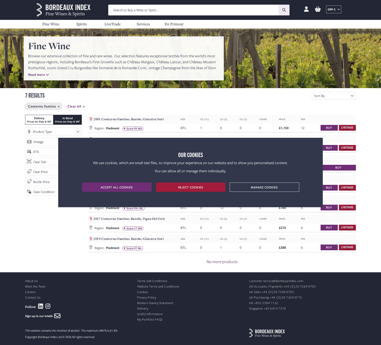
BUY (329, 128)
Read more (36, 74)
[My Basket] (318, 9)
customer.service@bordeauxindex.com (276, 281)
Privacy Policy (146, 297)
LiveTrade (113, 23)
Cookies (142, 292)
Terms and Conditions (152, 281)
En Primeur (174, 23)
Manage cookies (264, 187)
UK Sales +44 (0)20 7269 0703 (271, 292)
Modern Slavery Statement (155, 303)
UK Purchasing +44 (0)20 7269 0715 (275, 297)
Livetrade (347, 127)
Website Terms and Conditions (158, 286)
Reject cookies (190, 187)
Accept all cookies (117, 187)
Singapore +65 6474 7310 (267, 308)
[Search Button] (283, 10)
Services (143, 23)
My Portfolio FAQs (150, 319)
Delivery (142, 308)
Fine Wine (50, 23)
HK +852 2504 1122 (263, 303)
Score (130, 128)
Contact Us (33, 297)
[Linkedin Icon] (40, 306)
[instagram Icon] (47, 306)
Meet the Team (35, 286)
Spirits (81, 23)
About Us (31, 281)
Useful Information (149, 314)
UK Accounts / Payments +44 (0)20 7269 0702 (282, 286)
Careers (30, 292)
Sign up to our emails (39, 316)
